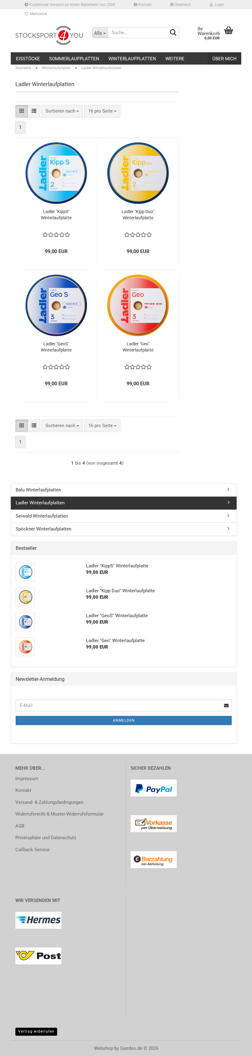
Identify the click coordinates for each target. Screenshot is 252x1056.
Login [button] (218, 4)
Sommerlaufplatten (74, 59)
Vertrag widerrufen (36, 1031)
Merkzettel (37, 14)
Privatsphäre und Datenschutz (45, 837)
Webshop (103, 1048)
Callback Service (32, 849)
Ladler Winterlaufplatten (40, 503)
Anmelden (124, 720)
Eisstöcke (28, 59)
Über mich (224, 59)
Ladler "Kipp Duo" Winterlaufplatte (138, 214)
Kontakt (144, 4)
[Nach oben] (235, 1046)
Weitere (174, 59)
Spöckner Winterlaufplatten (43, 529)
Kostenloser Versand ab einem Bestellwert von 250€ (71, 4)
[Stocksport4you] (49, 35)
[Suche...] (173, 32)
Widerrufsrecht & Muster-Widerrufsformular (59, 814)
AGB (19, 826)
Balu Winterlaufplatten (38, 490)
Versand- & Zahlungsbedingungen (49, 802)
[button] (180, 4)
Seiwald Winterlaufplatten (42, 516)
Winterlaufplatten (132, 59)
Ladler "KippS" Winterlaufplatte (56, 214)
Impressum (26, 778)
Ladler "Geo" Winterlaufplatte (138, 346)
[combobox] (62, 111)
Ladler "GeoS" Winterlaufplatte (56, 346)
